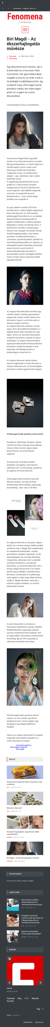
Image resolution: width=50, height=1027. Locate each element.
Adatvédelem (27, 1022)
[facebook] (2, 3)
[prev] (16, 901)
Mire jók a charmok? (14, 808)
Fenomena (25, 16)
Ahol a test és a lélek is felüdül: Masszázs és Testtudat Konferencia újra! (31, 902)
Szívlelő (9, 837)
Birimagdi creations (19, 747)
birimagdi (20, 749)
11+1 (8, 787)
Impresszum (39, 1022)
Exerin (9, 1015)
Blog (19, 998)
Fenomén (12, 56)
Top (38, 1009)
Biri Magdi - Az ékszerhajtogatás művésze (23, 858)
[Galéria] (27, 970)
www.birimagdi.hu (23, 745)
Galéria (9, 988)
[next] (16, 939)
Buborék (35, 998)
